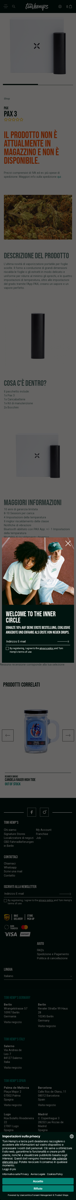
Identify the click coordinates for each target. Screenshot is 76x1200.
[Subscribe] (63, 641)
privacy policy (47, 648)
